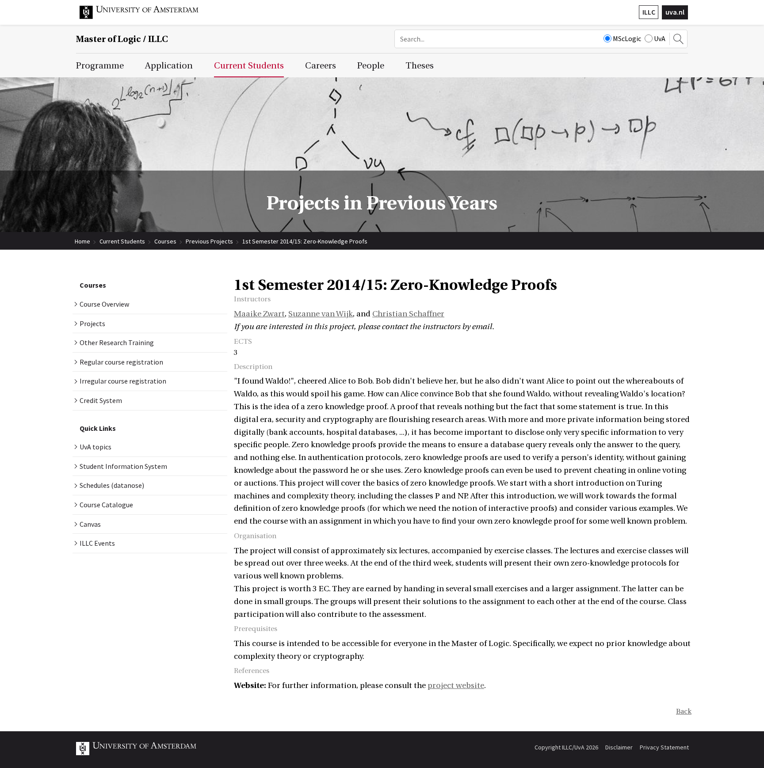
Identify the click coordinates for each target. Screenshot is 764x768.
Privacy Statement (664, 747)
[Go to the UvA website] (146, 17)
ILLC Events (97, 543)
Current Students (122, 241)
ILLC (648, 12)
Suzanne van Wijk (320, 314)
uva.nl (674, 12)
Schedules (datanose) (112, 485)
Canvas (90, 524)
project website (456, 685)
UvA (659, 38)
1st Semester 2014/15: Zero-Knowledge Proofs (304, 241)
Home (82, 241)
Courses (165, 241)
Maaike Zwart (259, 314)
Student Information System (123, 466)
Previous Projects (209, 241)
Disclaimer (619, 747)
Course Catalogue (106, 504)
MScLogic (627, 38)
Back (683, 711)
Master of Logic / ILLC (122, 39)
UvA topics (95, 446)
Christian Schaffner (408, 314)
